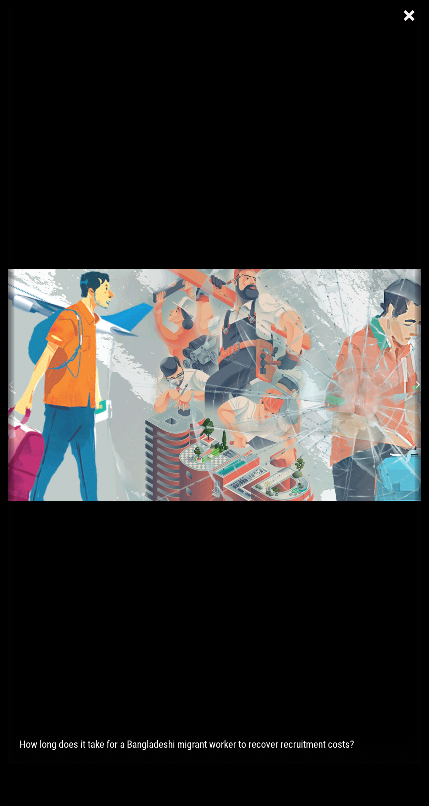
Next (418, 385)
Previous (11, 385)
